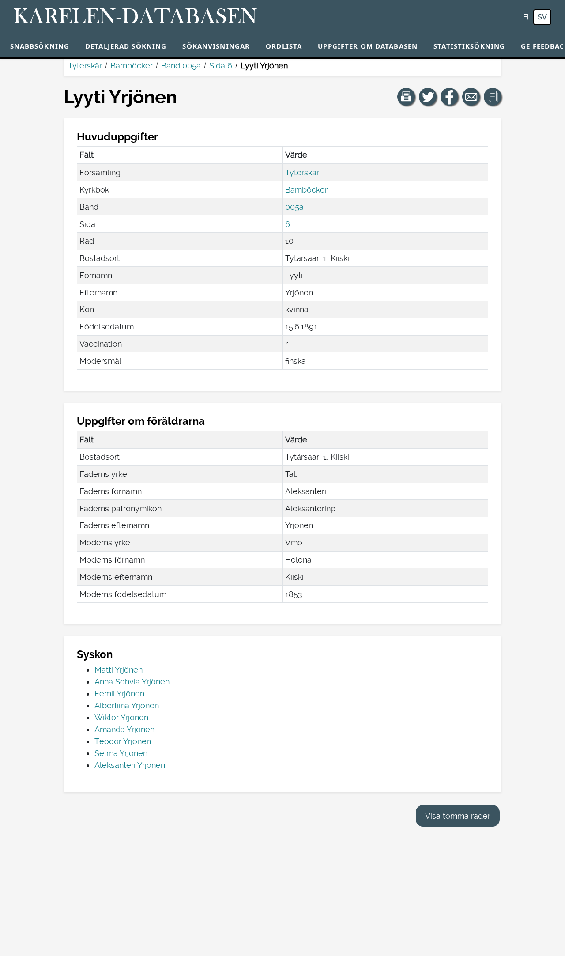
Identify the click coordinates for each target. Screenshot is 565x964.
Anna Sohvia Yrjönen (132, 681)
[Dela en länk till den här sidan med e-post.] (471, 97)
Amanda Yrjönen (124, 729)
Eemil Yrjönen (119, 693)
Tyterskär (85, 65)
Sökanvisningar (216, 46)
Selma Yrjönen (120, 753)
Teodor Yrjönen (122, 741)
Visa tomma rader (457, 815)
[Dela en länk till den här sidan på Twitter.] (428, 97)
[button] (406, 97)
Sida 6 (220, 65)
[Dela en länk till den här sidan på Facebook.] (449, 97)
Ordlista (284, 46)
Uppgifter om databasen (368, 46)
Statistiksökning (469, 46)
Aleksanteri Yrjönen (129, 765)
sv (542, 17)
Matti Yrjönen (118, 669)
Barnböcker (131, 65)
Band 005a (181, 65)
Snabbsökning (40, 46)
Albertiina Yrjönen (126, 705)
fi (526, 17)
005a (294, 207)
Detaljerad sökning (125, 46)
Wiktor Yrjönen (121, 717)
